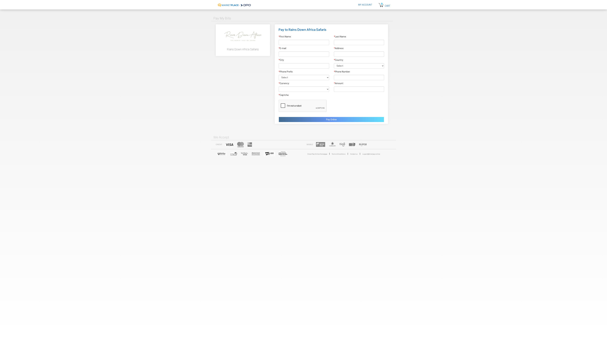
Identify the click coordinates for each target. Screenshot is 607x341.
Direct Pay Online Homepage (317, 154)
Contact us (354, 154)
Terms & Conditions (339, 154)
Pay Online (331, 119)
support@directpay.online (371, 154)
